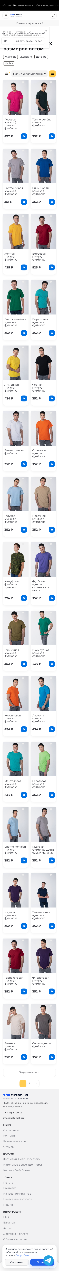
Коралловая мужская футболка (12, 718)
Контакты (9, 1135)
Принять (42, 1262)
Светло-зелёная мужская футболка (15, 322)
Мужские (10, 56)
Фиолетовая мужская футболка (40, 980)
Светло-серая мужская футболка (13, 191)
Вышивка (9, 1188)
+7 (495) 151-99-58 (12, 1112)
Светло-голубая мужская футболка (15, 849)
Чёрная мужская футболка (38, 387)
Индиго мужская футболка (10, 915)
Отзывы (8, 1146)
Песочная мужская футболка (39, 518)
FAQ (6, 1217)
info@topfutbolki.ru (14, 1118)
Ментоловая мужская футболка (12, 784)
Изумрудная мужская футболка (40, 653)
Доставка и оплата (15, 1233)
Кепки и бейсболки (16, 1170)
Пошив (8, 1204)
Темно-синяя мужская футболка (41, 915)
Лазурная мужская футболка (39, 718)
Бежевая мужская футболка (10, 1046)
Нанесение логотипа (17, 1199)
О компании (11, 1130)
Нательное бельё (15, 1164)
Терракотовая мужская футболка (13, 980)
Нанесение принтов (17, 1193)
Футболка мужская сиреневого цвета (40, 586)
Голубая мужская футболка (10, 518)
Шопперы (35, 1164)
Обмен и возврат (15, 1239)
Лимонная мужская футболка (11, 387)
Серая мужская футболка (42, 1045)
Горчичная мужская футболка (11, 653)
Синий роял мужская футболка (40, 191)
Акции (7, 1228)
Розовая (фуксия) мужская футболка (10, 124)
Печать (8, 1182)
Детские (41, 56)
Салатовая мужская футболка (39, 784)
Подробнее (22, 1255)
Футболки (21, 32)
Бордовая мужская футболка (39, 256)
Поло (21, 1159)
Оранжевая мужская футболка (40, 453)
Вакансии (10, 1222)
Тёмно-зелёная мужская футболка (42, 122)
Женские (26, 56)
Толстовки (33, 1159)
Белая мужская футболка (14, 452)
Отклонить (16, 1262)
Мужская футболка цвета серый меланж (43, 849)
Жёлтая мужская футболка (10, 256)
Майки (9, 63)
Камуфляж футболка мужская (11, 584)
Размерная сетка (15, 1141)
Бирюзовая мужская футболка (40, 322)
